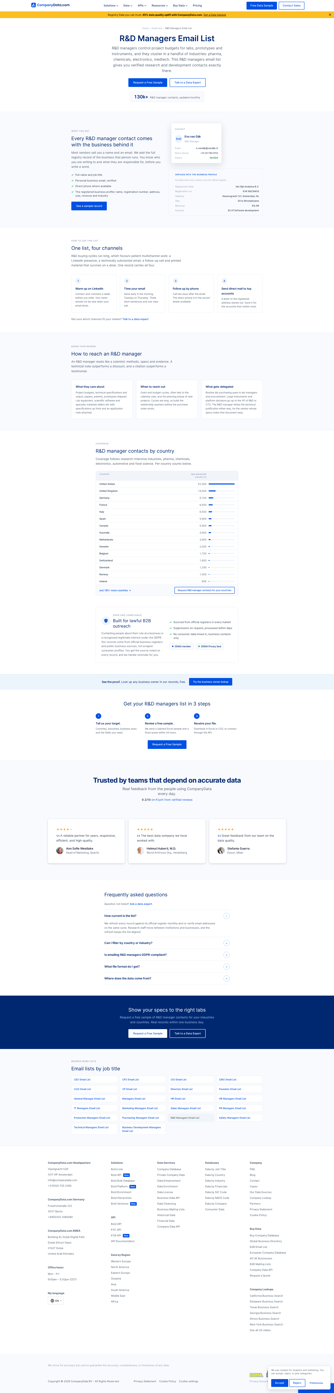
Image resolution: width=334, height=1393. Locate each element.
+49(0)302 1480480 (60, 1217)
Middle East (118, 1295)
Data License (165, 1192)
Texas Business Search (264, 1307)
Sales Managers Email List (186, 1108)
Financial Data (165, 1220)
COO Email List (82, 1089)
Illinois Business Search (264, 1318)
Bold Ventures (119, 1203)
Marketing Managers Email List (140, 1108)
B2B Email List (258, 1247)
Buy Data (179, 5)
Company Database (169, 1169)
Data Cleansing (166, 1203)
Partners (255, 1203)
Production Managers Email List (92, 1117)
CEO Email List (82, 1079)
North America (120, 1267)
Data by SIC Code (216, 1192)
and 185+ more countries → (115, 590)
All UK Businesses (261, 1258)
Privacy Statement (261, 1209)
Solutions (110, 5)
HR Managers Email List (232, 1098)
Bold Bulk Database (123, 1180)
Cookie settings (188, 1381)
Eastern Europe (120, 1272)
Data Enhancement (168, 1180)
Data (127, 5)
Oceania (116, 1278)
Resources (158, 5)
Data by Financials (216, 1186)
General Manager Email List (89, 1098)
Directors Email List (182, 1089)
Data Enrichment (167, 1186)
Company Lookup (260, 1198)
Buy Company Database (264, 1235)
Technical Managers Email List (91, 1127)
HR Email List (178, 1098)
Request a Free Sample (147, 82)
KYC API (116, 1229)
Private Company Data (171, 1175)
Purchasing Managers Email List (140, 1117)
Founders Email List (230, 1089)
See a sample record (89, 206)
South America (120, 1290)
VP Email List (129, 1089)
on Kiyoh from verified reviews (172, 799)
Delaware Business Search (266, 1301)
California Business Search (266, 1295)
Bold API (116, 1175)
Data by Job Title (215, 1169)
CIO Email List (178, 1079)
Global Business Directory (266, 1241)
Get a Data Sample (215, 15)
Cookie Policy (258, 1215)
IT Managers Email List (87, 1108)
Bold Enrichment (121, 1192)
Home (145, 28)
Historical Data (166, 1215)
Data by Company (216, 1203)
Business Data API (168, 1198)
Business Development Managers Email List (141, 1129)
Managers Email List (133, 1098)
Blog (252, 1175)
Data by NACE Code (217, 1198)
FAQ (252, 1169)
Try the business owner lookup (210, 681)
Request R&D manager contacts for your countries (204, 590)
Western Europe (121, 1261)
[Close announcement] (330, 15)
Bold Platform (119, 1186)
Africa (114, 1301)
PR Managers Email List (232, 1108)
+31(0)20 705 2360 (59, 1185)
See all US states (260, 1330)
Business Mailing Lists (171, 1209)
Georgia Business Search (265, 1313)
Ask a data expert (141, 904)
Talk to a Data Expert (187, 82)
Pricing (197, 5)
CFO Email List (130, 1079)
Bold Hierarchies (121, 1198)
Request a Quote (260, 1275)
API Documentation (123, 1241)
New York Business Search (266, 1324)
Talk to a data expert (135, 319)
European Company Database (268, 1252)
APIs (141, 5)
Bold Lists (117, 1169)
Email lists (157, 28)
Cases (253, 1186)
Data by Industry (215, 1180)
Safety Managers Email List (234, 1117)
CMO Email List (227, 1079)
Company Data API (168, 1226)
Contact (254, 1180)
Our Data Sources (261, 1192)
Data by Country (215, 1175)
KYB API (116, 1235)
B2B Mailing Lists (260, 1264)
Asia (113, 1284)
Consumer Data (214, 1209)
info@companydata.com (62, 1180)
